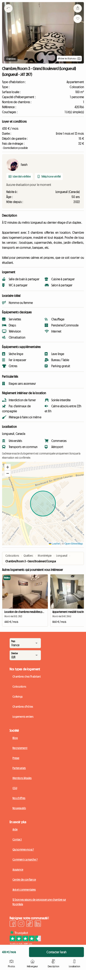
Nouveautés (19, 808)
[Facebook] (13, 924)
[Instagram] (21, 924)
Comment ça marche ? (25, 859)
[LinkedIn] (38, 924)
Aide (15, 829)
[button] (7, 467)
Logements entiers (23, 716)
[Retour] (8, 13)
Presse (16, 758)
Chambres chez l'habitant (27, 676)
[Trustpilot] (25, 943)
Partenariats (19, 768)
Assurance (18, 869)
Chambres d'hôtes (23, 706)
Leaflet (55, 543)
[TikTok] (29, 924)
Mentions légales (22, 778)
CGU (15, 788)
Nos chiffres (19, 798)
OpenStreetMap (73, 543)
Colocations (19, 686)
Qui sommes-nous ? (23, 849)
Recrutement (20, 748)
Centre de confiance (24, 879)
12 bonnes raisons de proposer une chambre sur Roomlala (39, 902)
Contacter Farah (56, 952)
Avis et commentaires (24, 889)
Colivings (18, 696)
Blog (15, 737)
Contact (17, 839)
